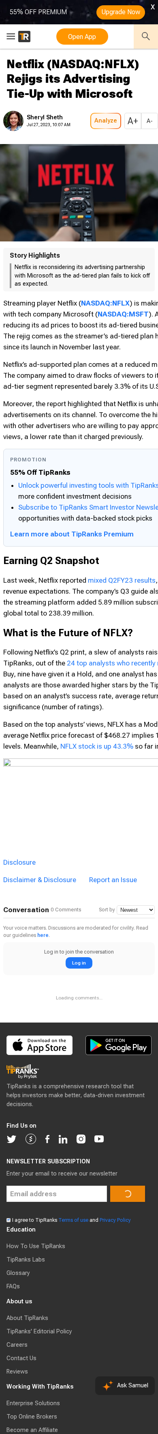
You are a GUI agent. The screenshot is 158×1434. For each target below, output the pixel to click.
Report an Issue (113, 1083)
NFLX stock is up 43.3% (39, 987)
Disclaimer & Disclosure (39, 1083)
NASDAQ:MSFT (108, 325)
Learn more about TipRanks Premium (72, 676)
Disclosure (19, 1066)
